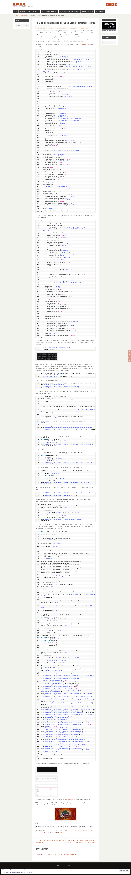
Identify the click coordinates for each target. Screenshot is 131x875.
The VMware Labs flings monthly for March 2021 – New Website (49, 841)
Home (16, 15)
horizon (52, 830)
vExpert (73, 28)
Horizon (51, 28)
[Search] (26, 25)
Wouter (40, 26)
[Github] (129, 357)
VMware (85, 28)
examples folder (70, 799)
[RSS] (129, 360)
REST (60, 28)
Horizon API (57, 830)
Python (56, 28)
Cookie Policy (30, 872)
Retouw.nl (19, 4)
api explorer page (85, 44)
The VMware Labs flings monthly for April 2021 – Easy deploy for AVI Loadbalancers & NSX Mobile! (81, 841)
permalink (60, 833)
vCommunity (66, 28)
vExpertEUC (79, 28)
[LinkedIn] (129, 354)
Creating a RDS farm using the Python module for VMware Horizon (60, 854)
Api (47, 28)
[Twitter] (129, 351)
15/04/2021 (47, 26)
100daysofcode (24, 15)
